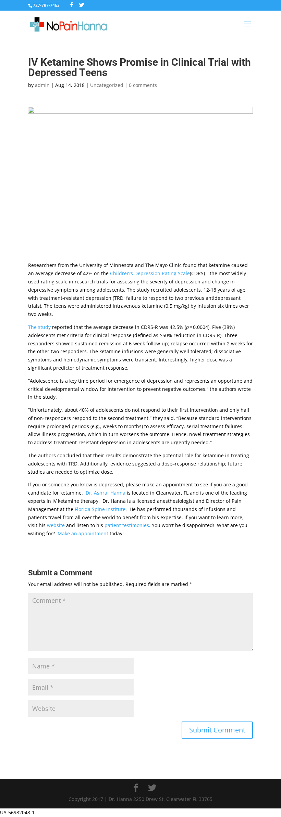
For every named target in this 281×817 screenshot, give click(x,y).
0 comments (143, 85)
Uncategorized (106, 85)
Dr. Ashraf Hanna (105, 492)
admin (42, 85)
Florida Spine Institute (100, 509)
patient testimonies (127, 525)
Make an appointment (83, 533)
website (56, 525)
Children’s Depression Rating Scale (150, 273)
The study (39, 327)
